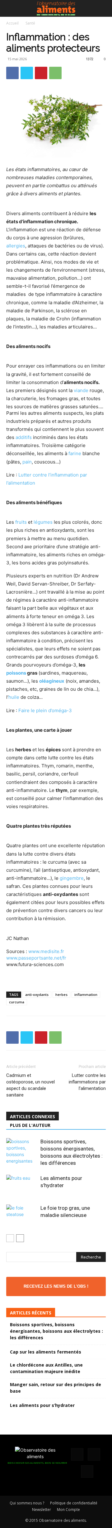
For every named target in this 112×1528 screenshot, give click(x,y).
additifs (24, 437)
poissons (16, 673)
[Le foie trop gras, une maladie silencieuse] (21, 1215)
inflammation (85, 994)
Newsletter (41, 1509)
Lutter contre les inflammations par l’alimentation (87, 1082)
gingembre (72, 878)
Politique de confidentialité (73, 1503)
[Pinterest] (41, 73)
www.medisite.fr (46, 951)
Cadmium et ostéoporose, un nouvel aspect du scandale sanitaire (30, 1085)
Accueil (12, 23)
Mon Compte (68, 1509)
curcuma (16, 1002)
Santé (30, 23)
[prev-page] (10, 1238)
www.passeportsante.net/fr (36, 958)
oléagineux (51, 681)
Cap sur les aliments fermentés (45, 1352)
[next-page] (20, 1238)
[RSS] (94, 1454)
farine (74, 453)
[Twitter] (27, 73)
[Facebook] (12, 73)
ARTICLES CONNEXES (32, 1116)
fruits (21, 522)
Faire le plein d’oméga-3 (45, 710)
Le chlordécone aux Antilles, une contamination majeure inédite (46, 1368)
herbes (61, 994)
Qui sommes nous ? (27, 1503)
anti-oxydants (37, 994)
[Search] (103, 8)
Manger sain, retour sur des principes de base (55, 1387)
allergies (15, 246)
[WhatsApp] (55, 73)
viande (81, 390)
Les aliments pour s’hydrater (42, 1405)
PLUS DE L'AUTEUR (30, 1125)
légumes (43, 522)
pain (27, 462)
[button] (11, 8)
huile (13, 697)
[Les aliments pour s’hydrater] (21, 1185)
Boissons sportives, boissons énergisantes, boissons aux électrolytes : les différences (56, 1331)
